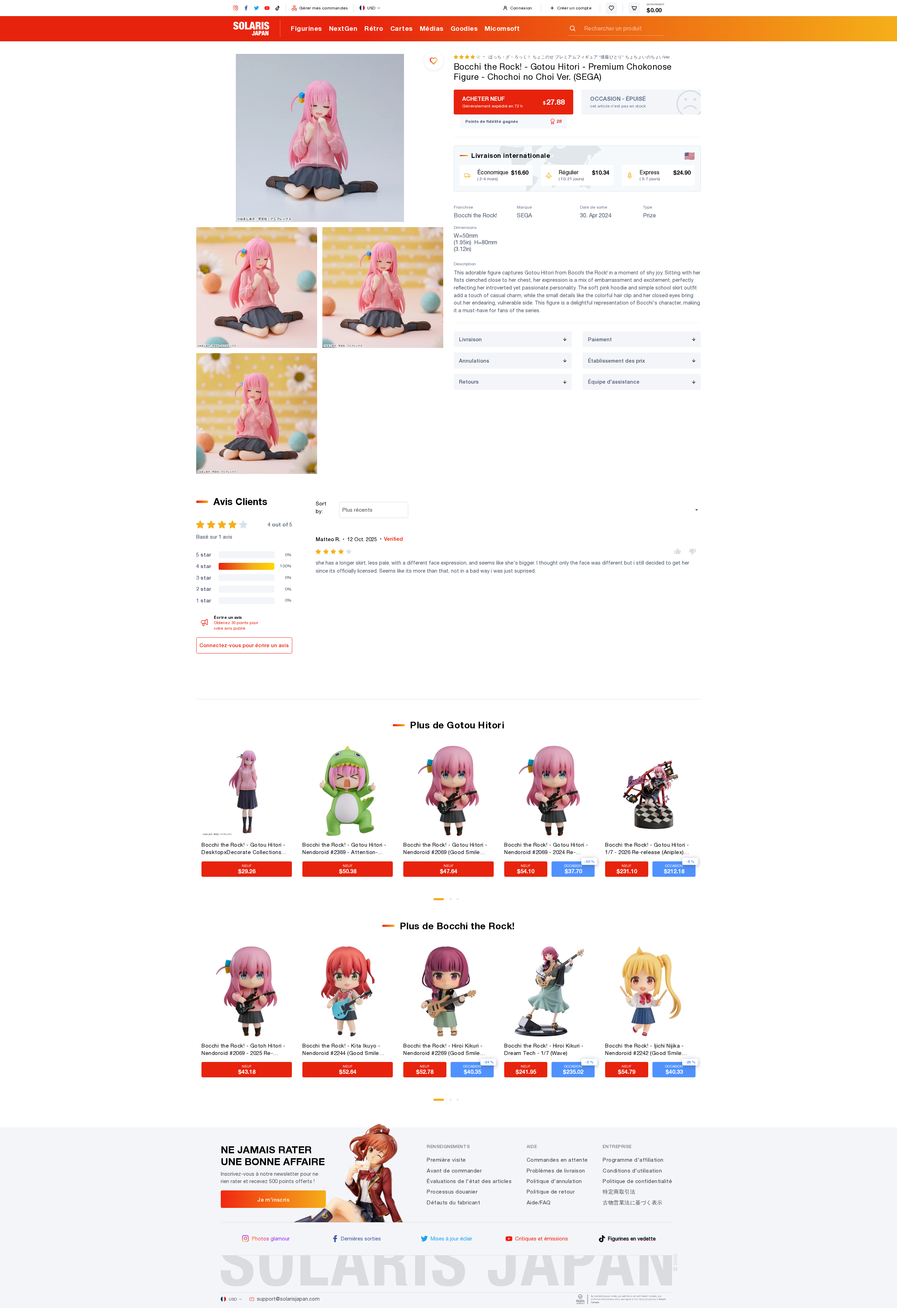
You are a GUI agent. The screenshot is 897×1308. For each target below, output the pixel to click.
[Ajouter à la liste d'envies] (433, 60)
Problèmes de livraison (556, 1171)
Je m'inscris (273, 1199)
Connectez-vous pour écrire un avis (244, 645)
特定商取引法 (619, 1192)
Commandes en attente (557, 1160)
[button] (467, 57)
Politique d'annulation (554, 1181)
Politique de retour (551, 1192)
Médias (432, 28)
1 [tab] (436, 901)
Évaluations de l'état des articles (469, 1181)
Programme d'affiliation (633, 1160)
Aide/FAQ (539, 1202)
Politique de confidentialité (637, 1181)
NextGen (343, 28)
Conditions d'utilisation (632, 1171)
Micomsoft (502, 28)
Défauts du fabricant (453, 1202)
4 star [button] (203, 566)
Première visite (446, 1160)
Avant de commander (454, 1171)
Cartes (401, 28)
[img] (334, 551)
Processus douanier (452, 1192)
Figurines (306, 28)
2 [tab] (453, 901)
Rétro (373, 28)
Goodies (464, 28)
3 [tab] (460, 901)
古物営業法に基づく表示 (633, 1202)
